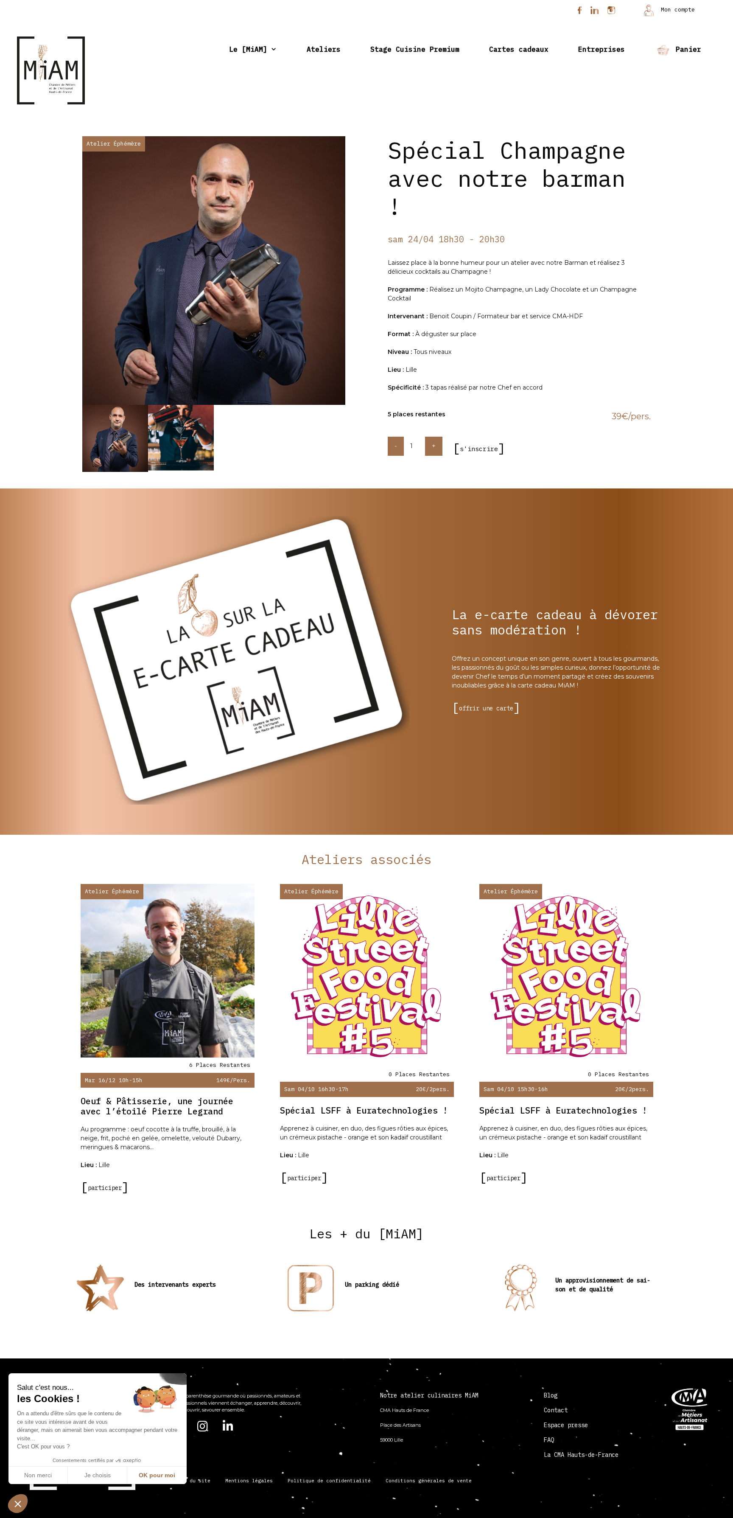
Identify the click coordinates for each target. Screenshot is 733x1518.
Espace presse (566, 1425)
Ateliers (324, 49)
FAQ (549, 1440)
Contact (556, 1410)
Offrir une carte (486, 708)
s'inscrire (479, 449)
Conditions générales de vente (429, 1481)
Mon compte (676, 9)
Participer (105, 1188)
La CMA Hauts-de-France (581, 1455)
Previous (76, 272)
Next (351, 272)
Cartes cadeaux (518, 49)
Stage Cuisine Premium (414, 49)
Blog (550, 1395)
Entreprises (601, 49)
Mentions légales (249, 1481)
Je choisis (97, 1475)
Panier (686, 49)
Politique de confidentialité (329, 1481)
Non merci (38, 1475)
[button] (18, 1503)
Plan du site (192, 1481)
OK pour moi (157, 1475)
